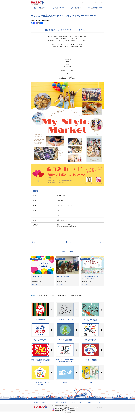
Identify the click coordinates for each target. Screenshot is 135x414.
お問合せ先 (35, 225)
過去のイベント (48, 295)
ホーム (83, 2)
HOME (33, 295)
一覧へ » (67, 242)
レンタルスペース (76, 402)
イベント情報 (55, 402)
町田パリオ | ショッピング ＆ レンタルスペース (37, 2)
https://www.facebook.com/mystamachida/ (68, 215)
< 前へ (33, 242)
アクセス (101, 2)
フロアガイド (44, 402)
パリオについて (92, 2)
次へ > (102, 242)
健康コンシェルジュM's (62, 220)
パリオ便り (39, 295)
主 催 (34, 220)
